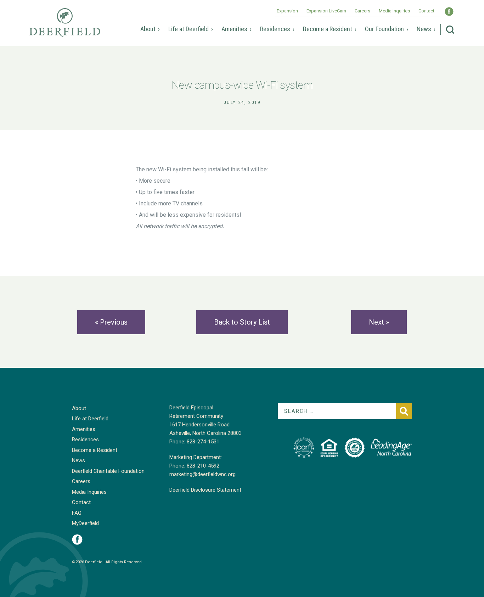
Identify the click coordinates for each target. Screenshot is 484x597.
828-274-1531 (203, 441)
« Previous (111, 322)
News (424, 29)
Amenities (234, 29)
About (148, 29)
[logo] (303, 447)
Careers (362, 10)
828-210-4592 (203, 466)
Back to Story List (242, 322)
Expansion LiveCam (326, 10)
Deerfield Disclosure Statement (205, 490)
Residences (275, 29)
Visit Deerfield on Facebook (77, 539)
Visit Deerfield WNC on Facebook (449, 11)
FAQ (76, 513)
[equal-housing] (329, 447)
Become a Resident (327, 29)
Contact (426, 10)
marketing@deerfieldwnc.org (202, 474)
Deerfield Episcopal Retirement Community (64, 27)
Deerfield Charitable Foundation (108, 471)
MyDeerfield (85, 523)
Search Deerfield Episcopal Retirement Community (450, 29)
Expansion (287, 10)
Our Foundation (384, 29)
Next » (379, 322)
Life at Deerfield (188, 29)
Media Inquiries (394, 10)
